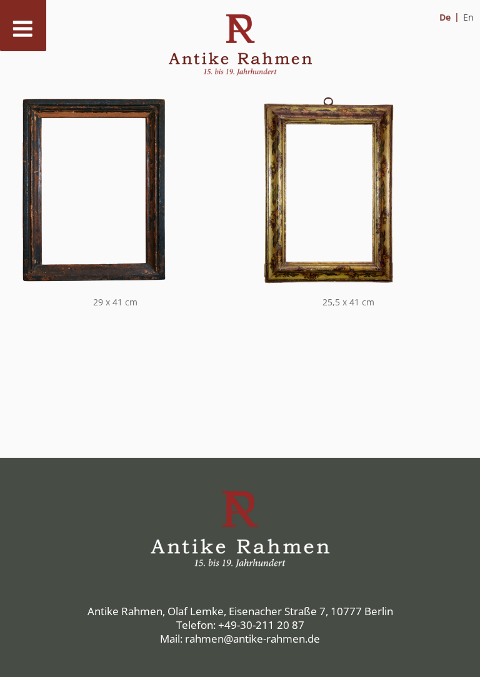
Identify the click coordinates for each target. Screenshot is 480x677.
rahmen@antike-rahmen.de (252, 638)
